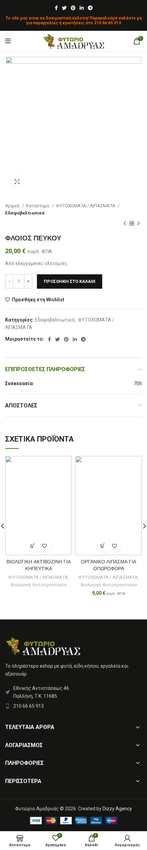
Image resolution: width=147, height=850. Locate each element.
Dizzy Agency (117, 808)
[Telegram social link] (90, 7)
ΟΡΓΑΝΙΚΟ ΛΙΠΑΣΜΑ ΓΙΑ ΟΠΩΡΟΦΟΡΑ (108, 565)
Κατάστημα (38, 205)
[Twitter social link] (64, 7)
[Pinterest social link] (73, 7)
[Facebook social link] (56, 7)
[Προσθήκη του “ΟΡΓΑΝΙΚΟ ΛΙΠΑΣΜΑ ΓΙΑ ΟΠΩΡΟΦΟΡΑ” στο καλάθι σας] (103, 546)
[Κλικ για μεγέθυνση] (17, 181)
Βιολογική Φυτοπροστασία (39, 584)
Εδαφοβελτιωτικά (24, 212)
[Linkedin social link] (82, 7)
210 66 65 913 (107, 23)
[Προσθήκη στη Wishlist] (45, 546)
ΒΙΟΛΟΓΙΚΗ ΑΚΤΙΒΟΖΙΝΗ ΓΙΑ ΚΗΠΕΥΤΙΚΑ (38, 565)
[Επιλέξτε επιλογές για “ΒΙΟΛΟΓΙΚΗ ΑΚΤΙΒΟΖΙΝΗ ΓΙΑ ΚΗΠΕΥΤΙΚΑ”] (33, 546)
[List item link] (73, 706)
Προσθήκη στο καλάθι (69, 281)
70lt (138, 383)
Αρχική (13, 205)
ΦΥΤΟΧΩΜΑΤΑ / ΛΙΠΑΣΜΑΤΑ (86, 205)
